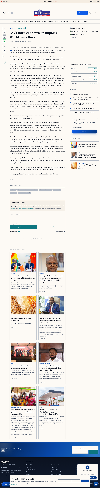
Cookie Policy (54, 469)
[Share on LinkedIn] (4, 37)
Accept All (84, 481)
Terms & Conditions (56, 465)
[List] (19, 224)
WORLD (63, 21)
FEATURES (44, 21)
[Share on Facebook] (4, 32)
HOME (14, 21)
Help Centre (29, 467)
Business (12, 28)
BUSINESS (24, 21)
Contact (28, 472)
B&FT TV (68, 21)
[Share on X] (4, 28)
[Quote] (16, 224)
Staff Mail (28, 474)
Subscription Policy (56, 474)
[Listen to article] (4, 56)
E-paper (85, 21)
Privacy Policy (54, 467)
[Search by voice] (12, 13)
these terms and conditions (26, 208)
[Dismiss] (97, 118)
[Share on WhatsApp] (4, 41)
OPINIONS (50, 21)
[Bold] (11, 224)
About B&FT (29, 465)
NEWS (19, 21)
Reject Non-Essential (65, 481)
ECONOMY (31, 21)
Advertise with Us (30, 469)
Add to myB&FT (21, 28)
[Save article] (4, 50)
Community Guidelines (57, 472)
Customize (76, 481)
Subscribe (82, 13)
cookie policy (14, 484)
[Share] (4, 46)
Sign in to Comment (23, 227)
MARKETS (37, 21)
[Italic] (13, 224)
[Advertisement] (84, 49)
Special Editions (76, 21)
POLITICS (57, 21)
